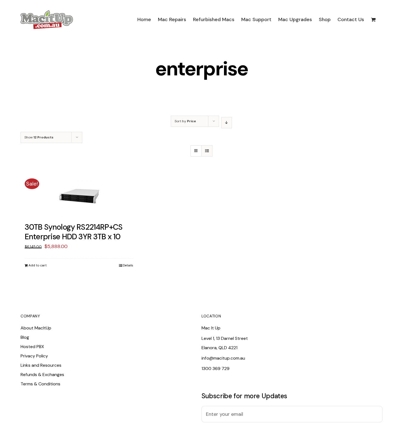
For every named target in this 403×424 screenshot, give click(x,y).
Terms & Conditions (40, 384)
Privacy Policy (34, 356)
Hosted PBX (32, 346)
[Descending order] (226, 122)
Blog (25, 337)
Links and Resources (41, 365)
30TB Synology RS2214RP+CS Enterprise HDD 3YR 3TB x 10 (73, 232)
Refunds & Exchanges (42, 374)
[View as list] (207, 151)
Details (128, 265)
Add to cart (38, 265)
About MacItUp (36, 328)
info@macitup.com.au (223, 358)
